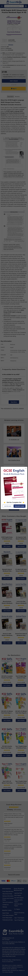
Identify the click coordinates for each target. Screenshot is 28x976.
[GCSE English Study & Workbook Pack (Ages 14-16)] (14, 484)
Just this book (7, 506)
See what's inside (19, 506)
